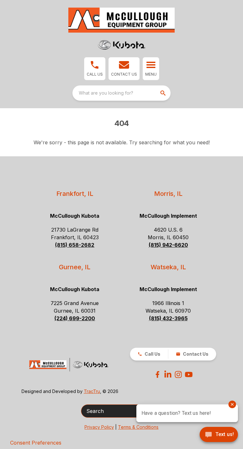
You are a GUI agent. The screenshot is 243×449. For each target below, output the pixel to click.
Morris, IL (168, 193)
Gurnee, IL (74, 267)
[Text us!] (219, 435)
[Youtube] (189, 374)
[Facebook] (157, 374)
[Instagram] (178, 374)
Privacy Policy (99, 427)
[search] (164, 93)
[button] (95, 68)
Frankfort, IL (74, 193)
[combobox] (121, 93)
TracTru (92, 391)
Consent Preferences (35, 443)
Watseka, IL (168, 267)
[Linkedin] (168, 374)
